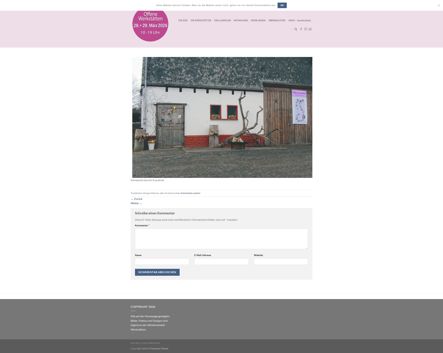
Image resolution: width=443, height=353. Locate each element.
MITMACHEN (241, 20)
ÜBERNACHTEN (277, 20)
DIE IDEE (183, 20)
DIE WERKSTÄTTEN (201, 20)
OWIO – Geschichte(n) (299, 20)
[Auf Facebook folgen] (301, 29)
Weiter (136, 203)
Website (258, 255)
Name (138, 255)
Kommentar (142, 225)
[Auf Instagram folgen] (305, 29)
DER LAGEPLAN (222, 20)
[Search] (296, 29)
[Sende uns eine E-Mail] (310, 29)
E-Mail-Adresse (202, 255)
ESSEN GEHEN (258, 20)
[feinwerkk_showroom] (221, 117)
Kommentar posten (190, 193)
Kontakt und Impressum (145, 343)
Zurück (136, 198)
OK (282, 5)
